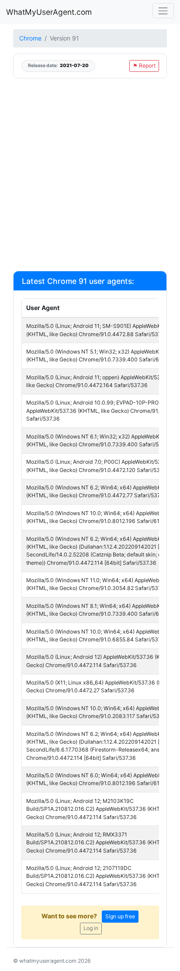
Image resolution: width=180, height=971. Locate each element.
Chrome (30, 38)
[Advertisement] (90, 174)
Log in (90, 928)
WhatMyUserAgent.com (49, 12)
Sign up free (120, 916)
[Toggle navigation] (163, 10)
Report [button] (144, 65)
